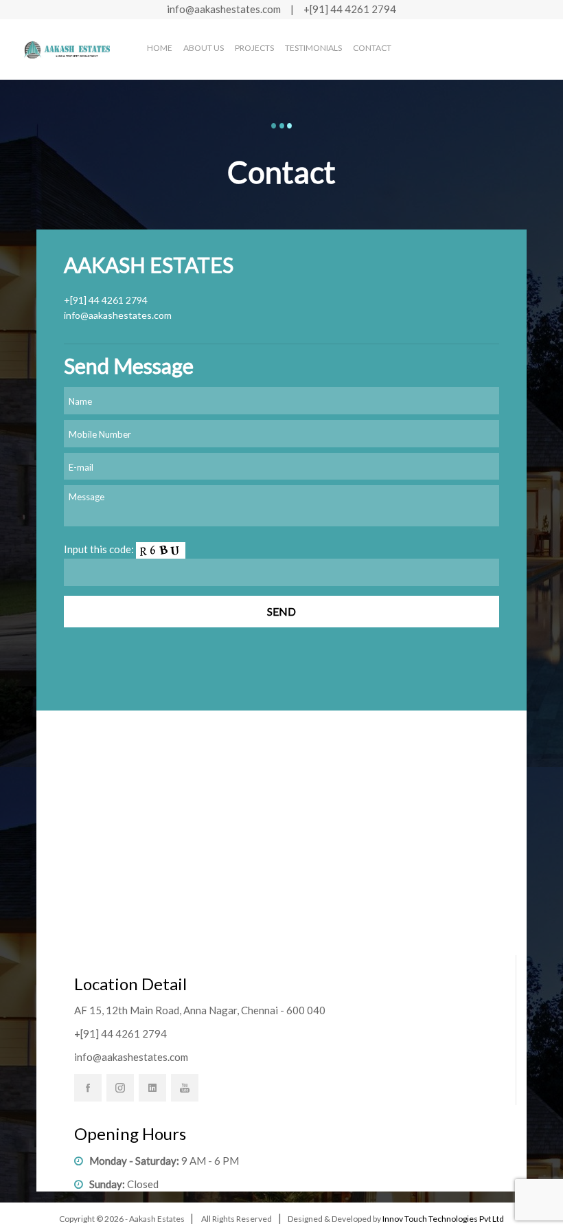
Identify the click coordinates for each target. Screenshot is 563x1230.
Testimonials (313, 48)
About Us (203, 48)
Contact (372, 48)
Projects (254, 48)
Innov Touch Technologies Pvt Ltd (443, 1219)
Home (159, 48)
